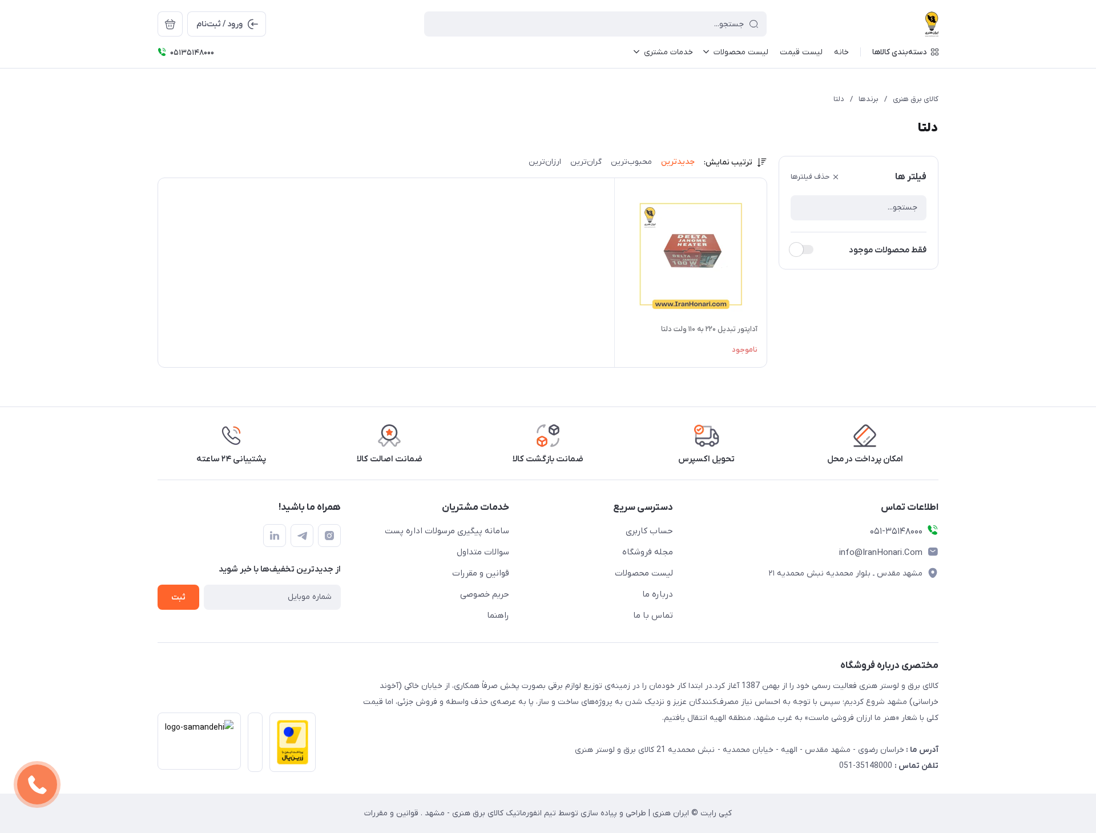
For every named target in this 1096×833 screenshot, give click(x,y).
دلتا (838, 99)
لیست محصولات (644, 573)
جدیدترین (678, 161)
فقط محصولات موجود (887, 250)
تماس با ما (653, 615)
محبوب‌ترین (631, 161)
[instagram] (329, 535)
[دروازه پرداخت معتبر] (289, 746)
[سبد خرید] (170, 24)
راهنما (498, 615)
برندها (869, 99)
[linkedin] (274, 535)
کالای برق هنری (915, 99)
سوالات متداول (483, 552)
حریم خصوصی (484, 594)
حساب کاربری (649, 531)
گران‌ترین (586, 161)
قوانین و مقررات (480, 573)
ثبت (178, 597)
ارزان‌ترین (545, 161)
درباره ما (657, 594)
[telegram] (302, 535)
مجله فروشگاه (647, 552)
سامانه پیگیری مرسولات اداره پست (447, 531)
